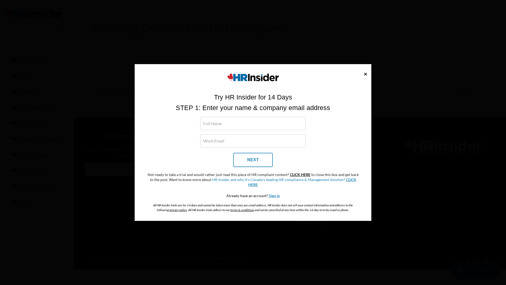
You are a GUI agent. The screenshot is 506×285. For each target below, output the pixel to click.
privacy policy (178, 210)
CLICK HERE (300, 175)
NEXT (253, 160)
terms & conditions (242, 210)
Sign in (274, 196)
